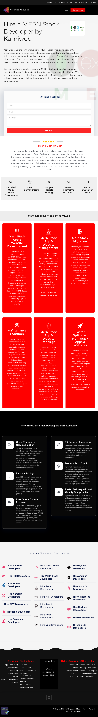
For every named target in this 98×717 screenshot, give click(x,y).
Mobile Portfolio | (81, 2)
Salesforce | (51, 2)
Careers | (93, 2)
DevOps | (61, 2)
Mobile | (70, 2)
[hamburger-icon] (66, 10)
